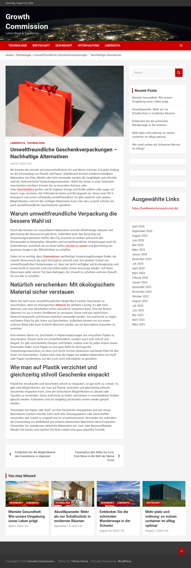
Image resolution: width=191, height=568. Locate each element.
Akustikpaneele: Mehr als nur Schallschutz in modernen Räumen (72, 516)
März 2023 (138, 324)
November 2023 (142, 291)
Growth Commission (41, 561)
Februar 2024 (140, 277)
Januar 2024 (139, 282)
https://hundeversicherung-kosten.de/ (155, 208)
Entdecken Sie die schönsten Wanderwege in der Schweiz (115, 519)
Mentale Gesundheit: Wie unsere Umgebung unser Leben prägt (26, 516)
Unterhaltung (88, 45)
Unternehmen (51, 256)
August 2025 (140, 235)
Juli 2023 (137, 305)
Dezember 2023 (141, 287)
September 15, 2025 (65, 526)
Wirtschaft (41, 45)
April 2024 (138, 268)
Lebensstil (112, 45)
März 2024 (138, 273)
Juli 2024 (137, 263)
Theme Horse (79, 561)
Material (61, 305)
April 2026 (138, 226)
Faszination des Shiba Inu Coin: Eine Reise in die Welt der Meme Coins (94, 456)
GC (30, 163)
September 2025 (142, 231)
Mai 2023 (137, 315)
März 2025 (138, 249)
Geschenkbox (25, 189)
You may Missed (21, 476)
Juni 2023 (138, 310)
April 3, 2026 (15, 526)
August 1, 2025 (154, 530)
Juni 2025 (138, 240)
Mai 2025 (137, 245)
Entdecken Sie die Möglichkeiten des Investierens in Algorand (35, 454)
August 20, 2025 (109, 530)
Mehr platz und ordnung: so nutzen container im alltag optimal (161, 519)
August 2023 (140, 301)
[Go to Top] (181, 551)
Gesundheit (63, 45)
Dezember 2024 (141, 259)
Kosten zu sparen (77, 246)
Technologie (17, 45)
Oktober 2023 (140, 296)
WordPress (124, 561)
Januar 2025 (139, 254)
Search (179, 73)
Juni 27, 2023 (18, 163)
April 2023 (138, 319)
